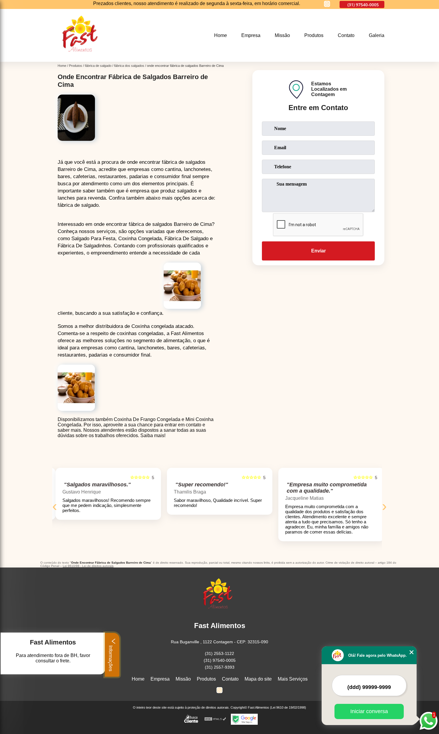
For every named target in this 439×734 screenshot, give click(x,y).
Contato (346, 35)
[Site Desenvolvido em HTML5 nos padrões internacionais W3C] (215, 719)
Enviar (318, 250)
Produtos (313, 35)
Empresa (250, 35)
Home (220, 35)
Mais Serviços (293, 678)
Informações (110, 657)
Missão (282, 35)
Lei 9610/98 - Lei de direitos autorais (88, 566)
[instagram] (327, 4)
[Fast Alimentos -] (82, 58)
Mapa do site (258, 678)
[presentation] (54, 506)
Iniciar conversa (369, 711)
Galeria (376, 35)
